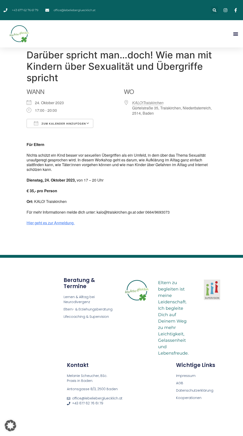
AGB (179, 383)
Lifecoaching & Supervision (86, 316)
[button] (214, 10)
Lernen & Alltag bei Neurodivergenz (79, 299)
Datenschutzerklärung (194, 390)
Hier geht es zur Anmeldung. (51, 222)
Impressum (186, 375)
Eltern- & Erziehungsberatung (88, 309)
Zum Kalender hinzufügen (63, 123)
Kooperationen (189, 397)
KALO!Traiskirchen (148, 102)
